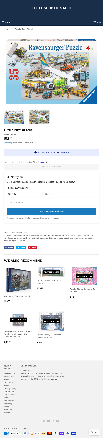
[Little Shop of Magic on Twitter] (44, 421)
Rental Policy (10, 400)
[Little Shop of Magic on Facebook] (48, 421)
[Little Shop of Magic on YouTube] (57, 421)
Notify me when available (52, 211)
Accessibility (9, 373)
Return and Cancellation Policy (9, 394)
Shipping (8, 143)
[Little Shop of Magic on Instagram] (53, 421)
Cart (99, 22)
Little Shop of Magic (51, 8)
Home (7, 29)
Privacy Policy (10, 388)
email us (48, 373)
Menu (7, 22)
